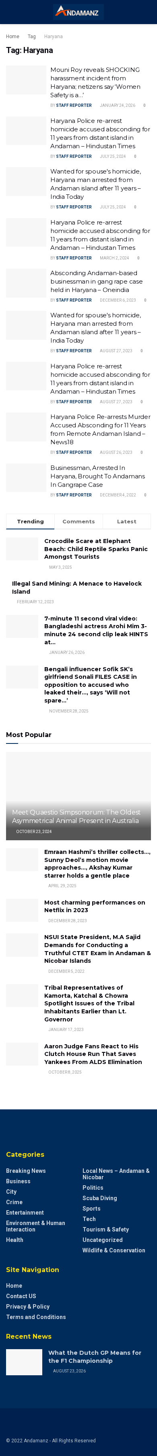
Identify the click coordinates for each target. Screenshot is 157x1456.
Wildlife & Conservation (114, 1250)
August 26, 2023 (115, 452)
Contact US (21, 1296)
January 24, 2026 (117, 105)
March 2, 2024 (114, 258)
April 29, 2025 (62, 886)
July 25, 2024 (112, 156)
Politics (93, 1187)
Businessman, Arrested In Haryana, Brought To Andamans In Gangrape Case (97, 476)
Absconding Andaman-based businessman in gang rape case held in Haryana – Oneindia (96, 281)
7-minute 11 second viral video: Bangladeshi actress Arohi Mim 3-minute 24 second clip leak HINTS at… (96, 630)
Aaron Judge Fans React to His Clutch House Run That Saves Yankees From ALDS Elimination (93, 1054)
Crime (14, 1202)
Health (14, 1240)
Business (18, 1181)
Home (12, 36)
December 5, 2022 (66, 971)
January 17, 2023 (66, 1029)
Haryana (53, 36)
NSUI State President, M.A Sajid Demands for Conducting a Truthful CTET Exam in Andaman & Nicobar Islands (97, 948)
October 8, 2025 (65, 1072)
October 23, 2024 (33, 831)
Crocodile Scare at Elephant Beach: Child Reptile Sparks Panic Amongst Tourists (96, 548)
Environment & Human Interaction (35, 1226)
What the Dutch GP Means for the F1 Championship (94, 1356)
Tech (89, 1219)
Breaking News (26, 1171)
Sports (92, 1208)
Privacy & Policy (28, 1306)
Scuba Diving (100, 1198)
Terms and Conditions (36, 1317)
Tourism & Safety (106, 1229)
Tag (32, 36)
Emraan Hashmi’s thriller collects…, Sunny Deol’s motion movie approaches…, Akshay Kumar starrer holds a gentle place (97, 863)
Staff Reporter (74, 105)
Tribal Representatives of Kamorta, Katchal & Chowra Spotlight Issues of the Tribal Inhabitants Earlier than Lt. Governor (89, 1003)
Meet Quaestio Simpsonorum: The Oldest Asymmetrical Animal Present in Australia (76, 817)
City (11, 1191)
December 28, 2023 (67, 921)
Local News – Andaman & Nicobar (116, 1174)
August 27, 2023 (115, 351)
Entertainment (25, 1212)
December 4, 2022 (117, 495)
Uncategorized (103, 1240)
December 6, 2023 (117, 300)
